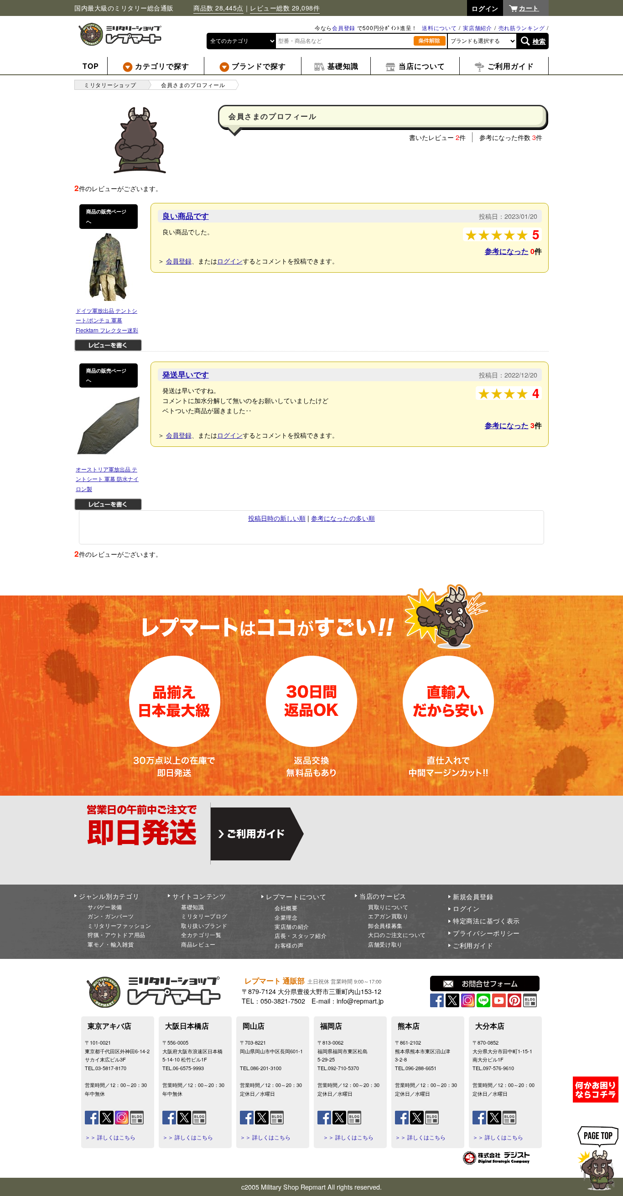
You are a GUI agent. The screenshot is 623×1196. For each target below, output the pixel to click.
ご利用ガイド (473, 945)
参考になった (507, 251)
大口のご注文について (397, 934)
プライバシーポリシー (486, 932)
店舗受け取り (385, 944)
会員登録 (343, 27)
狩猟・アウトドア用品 (116, 934)
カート (529, 7)
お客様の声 (289, 945)
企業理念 (286, 917)
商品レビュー (198, 944)
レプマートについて (296, 896)
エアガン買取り (388, 916)
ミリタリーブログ (204, 916)
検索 (539, 41)
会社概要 (286, 907)
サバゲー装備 (105, 907)
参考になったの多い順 (343, 518)
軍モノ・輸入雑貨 (111, 944)
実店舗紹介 (477, 27)
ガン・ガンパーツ (111, 916)
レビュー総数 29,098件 (285, 7)
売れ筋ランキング (521, 27)
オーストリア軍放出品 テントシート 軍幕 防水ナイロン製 (107, 478)
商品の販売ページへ (106, 216)
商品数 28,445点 (218, 7)
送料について (439, 27)
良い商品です (185, 215)
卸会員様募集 (385, 925)
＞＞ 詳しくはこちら (110, 1137)
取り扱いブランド (204, 925)
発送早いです (185, 374)
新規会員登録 (473, 896)
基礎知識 (192, 907)
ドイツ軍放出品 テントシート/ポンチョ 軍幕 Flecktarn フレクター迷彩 (107, 320)
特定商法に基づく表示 (486, 920)
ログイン (230, 260)
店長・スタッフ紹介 (301, 935)
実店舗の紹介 (292, 926)
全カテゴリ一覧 (201, 934)
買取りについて (388, 907)
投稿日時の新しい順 (277, 518)
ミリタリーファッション (119, 925)
